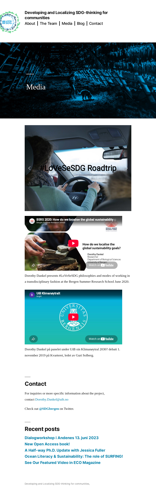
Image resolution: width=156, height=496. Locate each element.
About (30, 23)
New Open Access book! (47, 444)
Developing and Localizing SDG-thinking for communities (57, 483)
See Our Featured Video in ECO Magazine (63, 462)
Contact (96, 23)
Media (67, 23)
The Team (48, 23)
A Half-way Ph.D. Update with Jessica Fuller (65, 450)
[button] (29, 168)
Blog (81, 23)
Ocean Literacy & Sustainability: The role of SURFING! (74, 456)
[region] (78, 168)
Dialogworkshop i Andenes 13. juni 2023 (62, 437)
